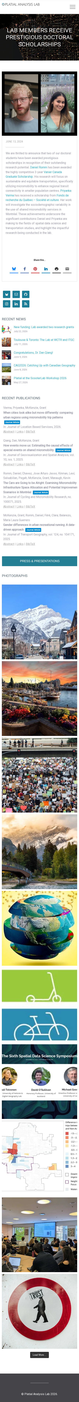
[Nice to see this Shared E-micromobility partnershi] (39, 1005)
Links (20, 431)
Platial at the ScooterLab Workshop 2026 (40, 378)
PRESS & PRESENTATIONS (40, 561)
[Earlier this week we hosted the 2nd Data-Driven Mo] (39, 1234)
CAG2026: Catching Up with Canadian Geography (44, 365)
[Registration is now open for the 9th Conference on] (39, 851)
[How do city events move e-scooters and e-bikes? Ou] (39, 775)
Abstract (8, 431)
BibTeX (30, 431)
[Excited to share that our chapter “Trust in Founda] (39, 1311)
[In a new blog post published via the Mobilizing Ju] (39, 1158)
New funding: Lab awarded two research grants (44, 327)
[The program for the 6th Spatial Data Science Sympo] (39, 1081)
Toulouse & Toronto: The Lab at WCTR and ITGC (44, 340)
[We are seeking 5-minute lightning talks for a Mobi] (39, 698)
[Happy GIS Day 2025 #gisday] (39, 928)
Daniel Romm (38, 167)
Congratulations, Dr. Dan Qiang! (33, 352)
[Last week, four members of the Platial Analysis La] (39, 622)
